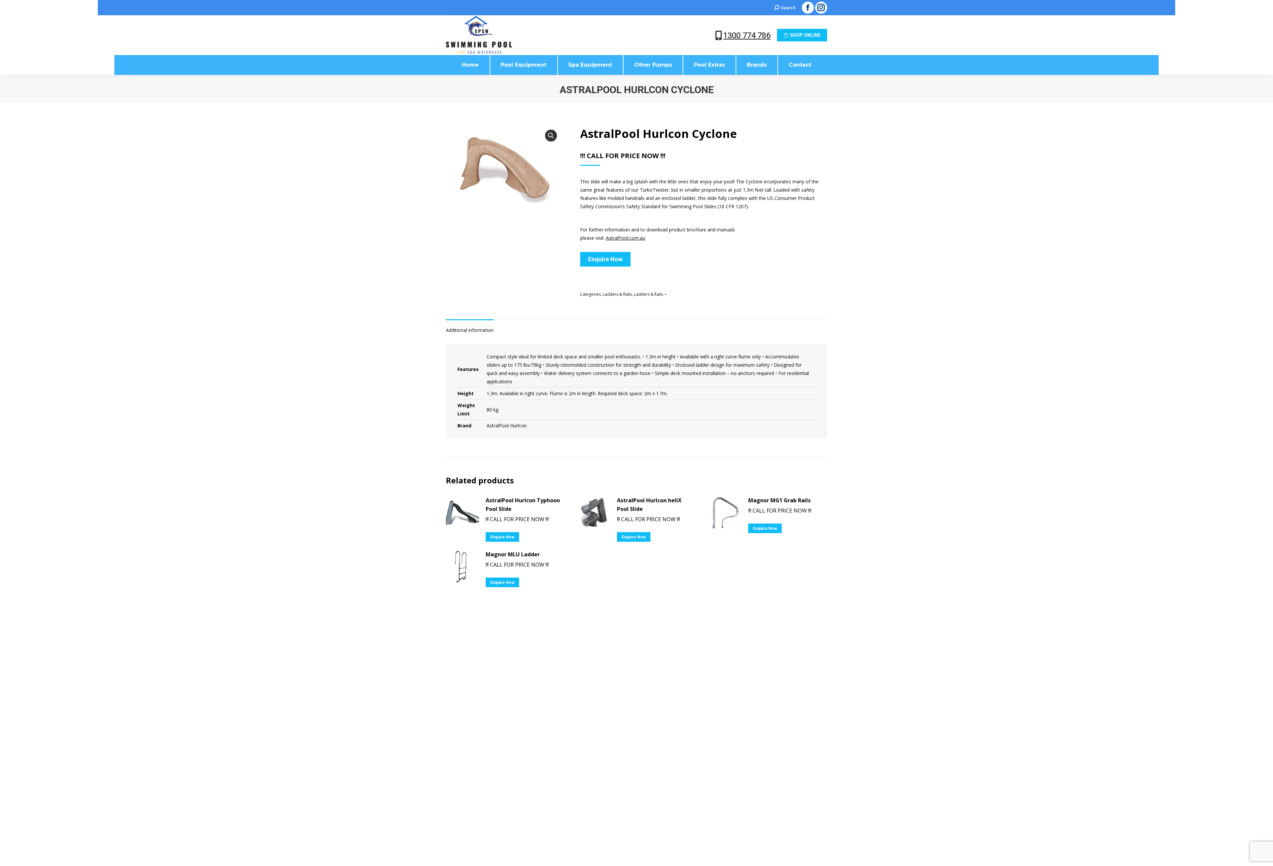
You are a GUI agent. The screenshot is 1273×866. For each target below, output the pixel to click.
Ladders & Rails (617, 294)
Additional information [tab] (470, 330)
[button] (551, 136)
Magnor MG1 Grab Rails (779, 500)
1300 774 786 (746, 35)
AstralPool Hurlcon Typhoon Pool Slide (523, 505)
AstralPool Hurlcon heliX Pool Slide (649, 505)
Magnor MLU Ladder (513, 554)
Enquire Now (605, 259)
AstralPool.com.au (625, 238)
